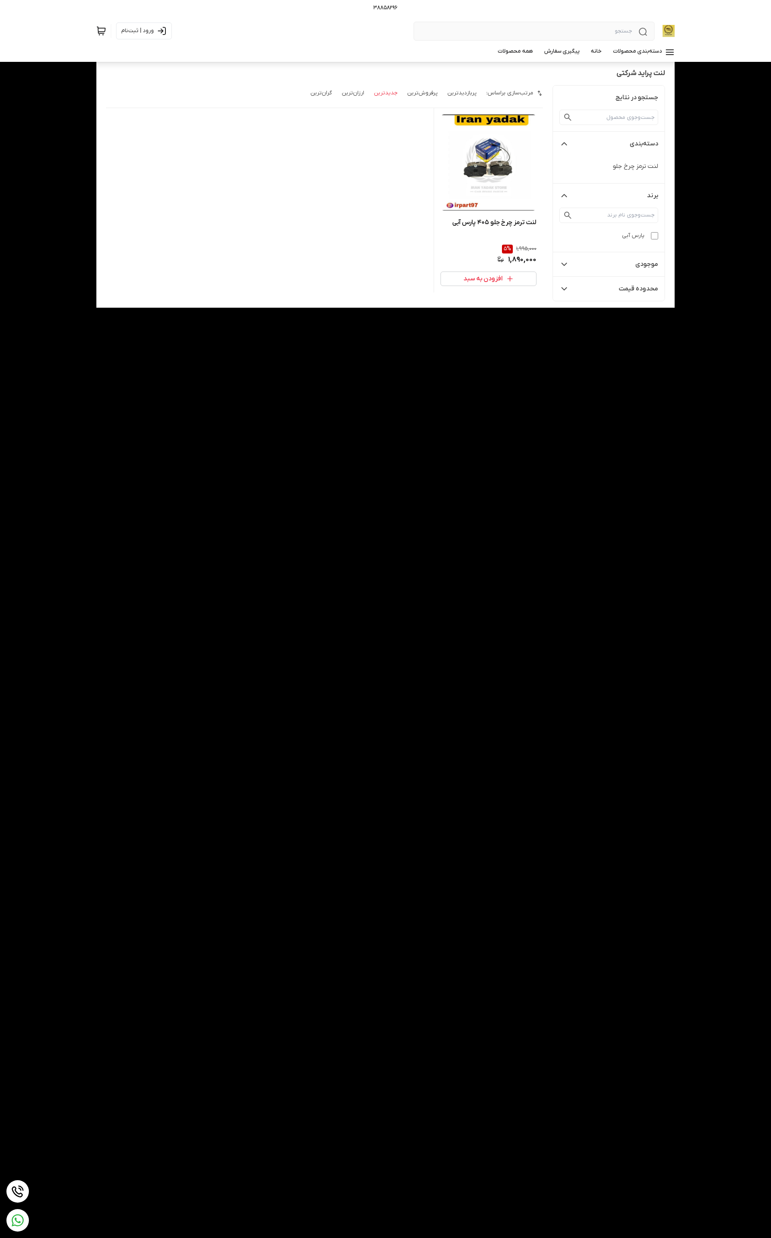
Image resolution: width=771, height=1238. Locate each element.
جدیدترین (386, 93)
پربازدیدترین (462, 93)
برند (652, 196)
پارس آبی (633, 235)
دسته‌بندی (644, 144)
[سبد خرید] (101, 31)
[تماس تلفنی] (17, 1191)
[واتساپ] (17, 1220)
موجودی (646, 264)
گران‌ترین (321, 93)
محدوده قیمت (638, 289)
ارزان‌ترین (353, 93)
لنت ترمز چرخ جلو (635, 166)
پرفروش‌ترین (422, 93)
